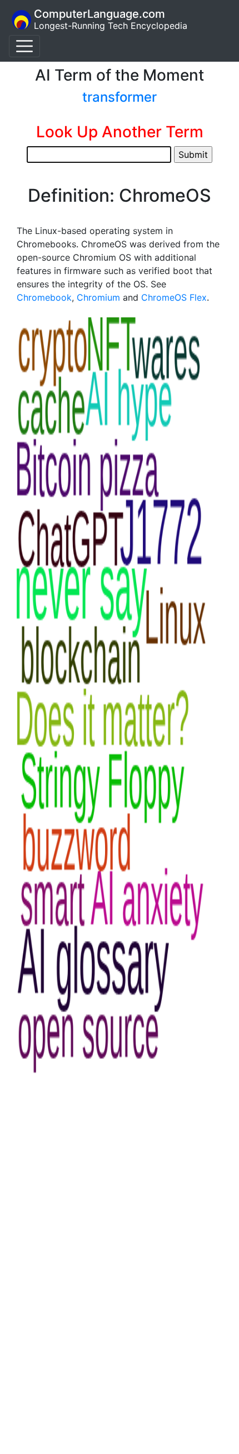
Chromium (98, 297)
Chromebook (44, 297)
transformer (119, 97)
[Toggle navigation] (24, 46)
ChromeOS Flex (174, 297)
